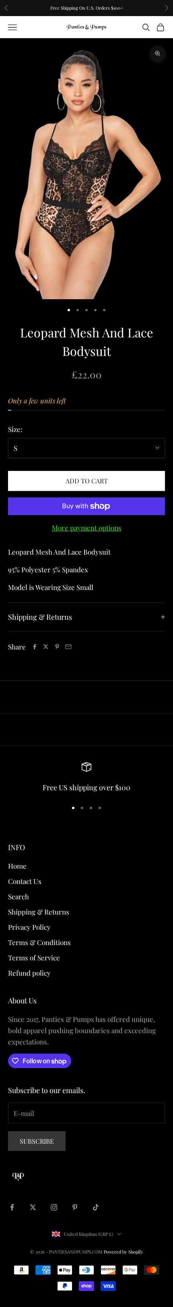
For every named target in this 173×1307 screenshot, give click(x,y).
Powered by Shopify (123, 1252)
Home (17, 865)
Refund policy (29, 972)
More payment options (87, 527)
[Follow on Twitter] (33, 1207)
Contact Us (24, 881)
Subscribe (37, 1141)
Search (18, 896)
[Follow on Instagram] (54, 1207)
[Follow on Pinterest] (75, 1207)
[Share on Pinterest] (57, 646)
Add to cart (87, 481)
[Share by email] (68, 646)
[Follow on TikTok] (96, 1207)
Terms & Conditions (39, 942)
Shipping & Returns (38, 911)
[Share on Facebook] (34, 646)
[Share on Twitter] (46, 646)
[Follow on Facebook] (12, 1207)
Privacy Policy (29, 927)
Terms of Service (34, 957)
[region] (86, 778)
